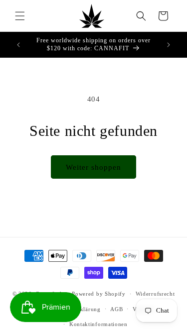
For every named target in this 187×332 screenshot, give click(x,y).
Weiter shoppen (93, 167)
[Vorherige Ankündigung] (18, 45)
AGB (116, 309)
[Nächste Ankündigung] (169, 45)
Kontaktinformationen (98, 324)
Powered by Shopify (99, 294)
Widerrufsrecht (155, 294)
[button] (20, 16)
